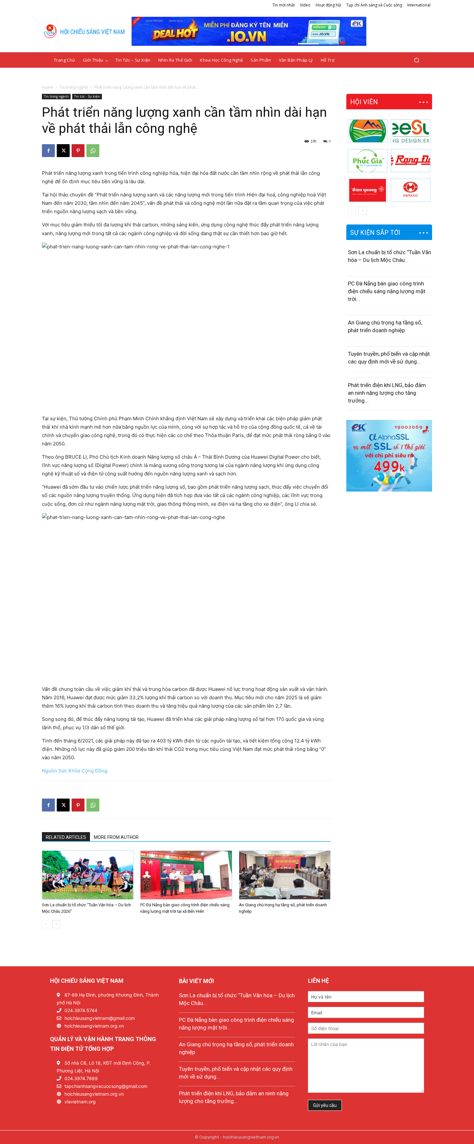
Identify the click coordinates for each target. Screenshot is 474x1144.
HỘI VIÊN (364, 102)
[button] (416, 60)
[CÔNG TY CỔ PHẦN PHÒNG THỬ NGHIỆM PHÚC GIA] (367, 160)
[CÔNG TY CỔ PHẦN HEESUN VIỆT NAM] (410, 131)
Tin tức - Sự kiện (87, 96)
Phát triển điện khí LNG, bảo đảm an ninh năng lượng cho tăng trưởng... (387, 393)
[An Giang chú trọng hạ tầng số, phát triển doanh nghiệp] (284, 875)
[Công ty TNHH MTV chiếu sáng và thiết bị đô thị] (410, 190)
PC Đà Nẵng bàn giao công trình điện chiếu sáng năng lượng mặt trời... (386, 291)
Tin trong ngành (73, 87)
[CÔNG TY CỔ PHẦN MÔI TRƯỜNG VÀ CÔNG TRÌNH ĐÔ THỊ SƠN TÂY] (367, 131)
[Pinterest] (78, 150)
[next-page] (56, 924)
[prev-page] (46, 924)
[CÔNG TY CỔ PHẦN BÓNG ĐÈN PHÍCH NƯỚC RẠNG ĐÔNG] (410, 160)
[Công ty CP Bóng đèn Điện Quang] (367, 190)
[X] (63, 150)
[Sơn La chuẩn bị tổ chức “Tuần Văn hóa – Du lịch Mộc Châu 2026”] (87, 875)
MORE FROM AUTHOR (116, 837)
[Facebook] (48, 150)
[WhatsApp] (92, 150)
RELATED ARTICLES (66, 837)
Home (47, 87)
